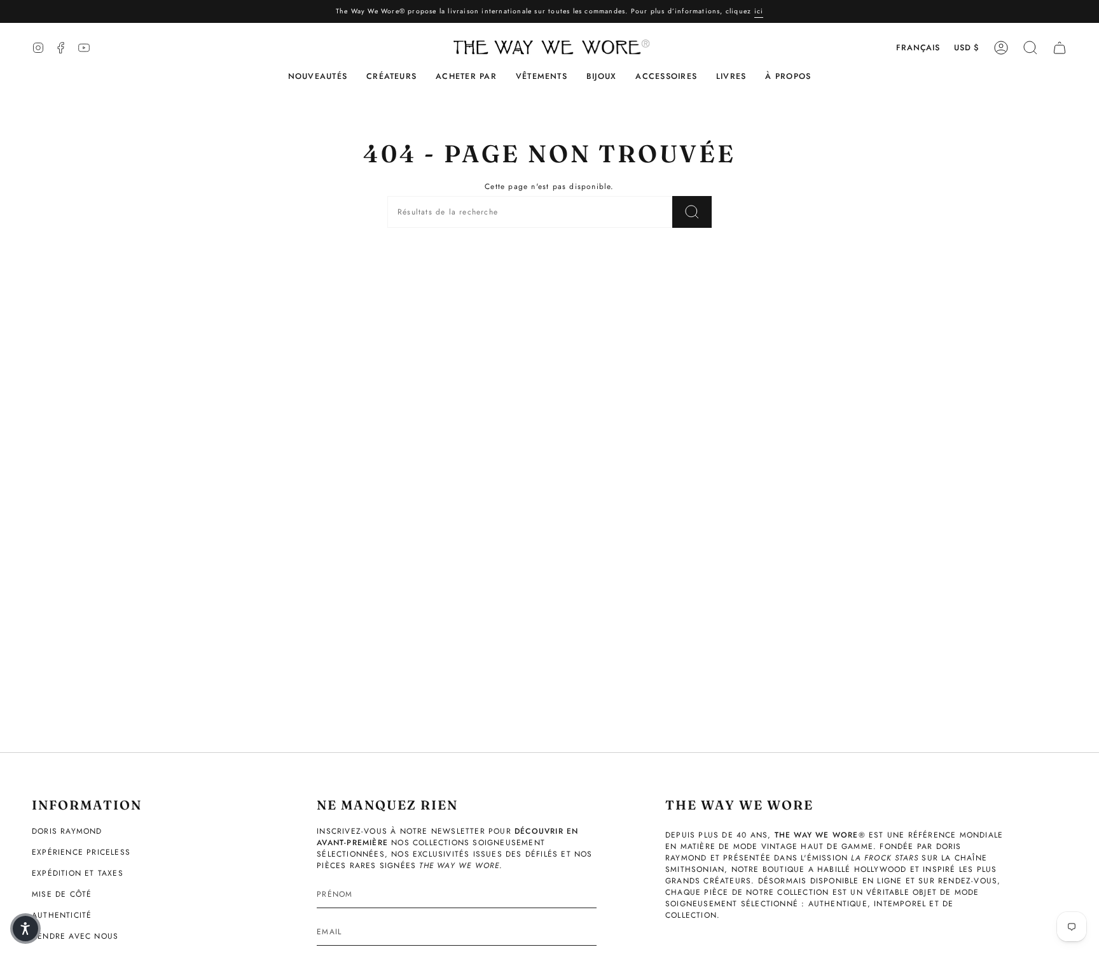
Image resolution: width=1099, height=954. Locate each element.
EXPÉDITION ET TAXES (77, 873)
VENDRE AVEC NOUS (75, 936)
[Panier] (1059, 48)
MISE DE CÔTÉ (62, 894)
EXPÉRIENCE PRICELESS (81, 852)
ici (759, 11)
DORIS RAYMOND (67, 831)
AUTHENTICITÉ (62, 915)
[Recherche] (692, 212)
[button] (391, 76)
